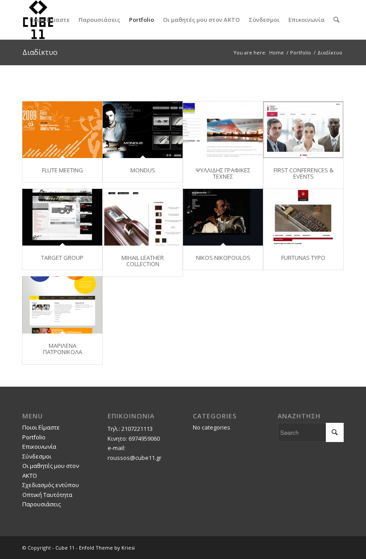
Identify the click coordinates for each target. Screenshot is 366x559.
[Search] (336, 19)
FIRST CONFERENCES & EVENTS (303, 173)
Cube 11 (65, 547)
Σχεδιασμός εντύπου (50, 485)
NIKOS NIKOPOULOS (223, 258)
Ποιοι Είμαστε (41, 427)
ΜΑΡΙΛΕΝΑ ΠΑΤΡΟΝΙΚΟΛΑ (62, 349)
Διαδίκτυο (40, 52)
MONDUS (142, 170)
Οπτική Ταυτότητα (47, 495)
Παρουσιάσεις (41, 504)
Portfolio (34, 437)
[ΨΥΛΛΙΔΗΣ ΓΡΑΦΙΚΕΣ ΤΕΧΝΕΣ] (223, 129)
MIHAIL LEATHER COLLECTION (142, 261)
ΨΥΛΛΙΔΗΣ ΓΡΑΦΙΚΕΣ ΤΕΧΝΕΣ (222, 173)
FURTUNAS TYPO (303, 258)
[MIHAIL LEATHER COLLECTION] (143, 217)
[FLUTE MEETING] (62, 129)
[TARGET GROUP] (62, 217)
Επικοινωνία (39, 446)
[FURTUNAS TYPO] (303, 217)
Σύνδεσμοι (36, 456)
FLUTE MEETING (62, 170)
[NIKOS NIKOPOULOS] (223, 217)
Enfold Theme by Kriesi (107, 547)
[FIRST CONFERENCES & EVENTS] (303, 129)
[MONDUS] (143, 129)
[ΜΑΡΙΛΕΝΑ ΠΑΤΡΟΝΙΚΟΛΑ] (62, 305)
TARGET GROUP (62, 258)
